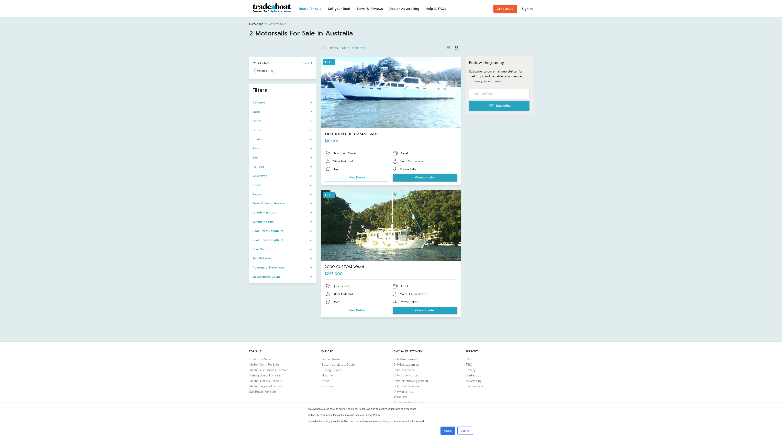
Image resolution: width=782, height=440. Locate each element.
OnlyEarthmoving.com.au (410, 381)
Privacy (471, 370)
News (325, 381)
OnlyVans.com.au (405, 359)
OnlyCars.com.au (404, 370)
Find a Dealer (330, 359)
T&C (469, 365)
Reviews (327, 386)
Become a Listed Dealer (338, 365)
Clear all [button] (307, 63)
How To (327, 375)
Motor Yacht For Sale (264, 365)
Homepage (256, 24)
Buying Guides (331, 370)
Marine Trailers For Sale (265, 381)
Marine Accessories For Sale (268, 370)
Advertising (474, 381)
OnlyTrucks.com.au (406, 375)
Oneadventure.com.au (408, 402)
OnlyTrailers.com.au (407, 386)
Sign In (527, 8)
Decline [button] (465, 430)
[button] (264, 71)
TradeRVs (400, 397)
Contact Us (473, 375)
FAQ (469, 359)
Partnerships (474, 386)
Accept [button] (447, 430)
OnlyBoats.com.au (406, 365)
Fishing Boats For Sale (265, 375)
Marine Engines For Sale (266, 386)
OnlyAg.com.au (403, 392)
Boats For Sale (259, 359)
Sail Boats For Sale (262, 392)
